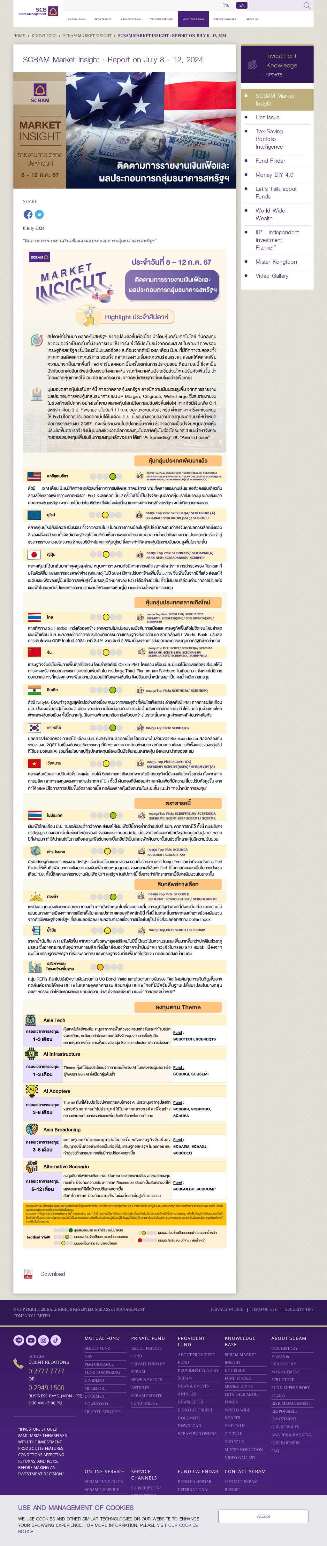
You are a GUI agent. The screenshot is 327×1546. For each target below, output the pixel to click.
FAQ (275, 1451)
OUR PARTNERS (285, 1443)
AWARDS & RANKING (291, 1435)
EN (242, 5)
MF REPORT (95, 1388)
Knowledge (44, 36)
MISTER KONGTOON (244, 1450)
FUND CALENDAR (194, 1482)
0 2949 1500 (46, 1387)
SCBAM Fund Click (104, 1482)
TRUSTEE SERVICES (161, 19)
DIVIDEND (94, 1380)
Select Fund (97, 1348)
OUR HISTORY (284, 1348)
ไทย (226, 5)
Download (53, 1274)
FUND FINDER (238, 1378)
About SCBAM (289, 1338)
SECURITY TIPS (299, 1309)
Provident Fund (131, 19)
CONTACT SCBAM (241, 1482)
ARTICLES (140, 1388)
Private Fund (103, 19)
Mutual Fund (76, 19)
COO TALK (234, 1442)
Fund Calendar (198, 1471)
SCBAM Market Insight (88, 36)
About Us (253, 19)
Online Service (104, 1471)
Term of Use (264, 1309)
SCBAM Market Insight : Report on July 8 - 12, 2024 (172, 36)
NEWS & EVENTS (146, 1380)
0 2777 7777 (46, 1371)
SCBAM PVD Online (197, 1434)
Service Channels (225, 19)
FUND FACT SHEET (195, 1410)
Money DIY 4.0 (239, 1386)
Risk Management (290, 1403)
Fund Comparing (102, 1372)
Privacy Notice (227, 1309)
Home (19, 36)
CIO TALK (234, 1434)
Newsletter (190, 1402)
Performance (99, 1364)
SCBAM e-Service (102, 1490)
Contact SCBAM (245, 1471)
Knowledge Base (193, 19)
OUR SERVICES (285, 1427)
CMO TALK (235, 1426)
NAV (89, 1356)
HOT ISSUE (235, 1370)
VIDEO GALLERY (240, 1458)
